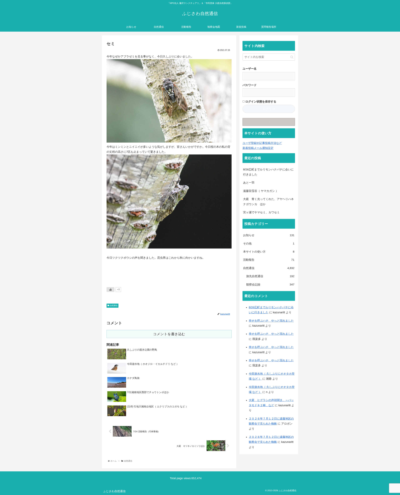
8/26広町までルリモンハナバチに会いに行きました (268, 172)
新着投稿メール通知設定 (257, 148)
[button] (292, 57)
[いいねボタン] (110, 289)
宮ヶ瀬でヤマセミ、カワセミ (261, 212)
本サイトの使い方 (268, 251)
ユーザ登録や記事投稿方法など (262, 143)
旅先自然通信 (270, 276)
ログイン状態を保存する (260, 101)
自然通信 (114, 305)
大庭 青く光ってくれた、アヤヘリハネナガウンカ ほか (268, 201)
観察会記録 (270, 284)
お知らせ (268, 235)
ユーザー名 (249, 68)
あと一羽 (248, 182)
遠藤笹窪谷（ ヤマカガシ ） (260, 190)
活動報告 (268, 259)
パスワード (249, 85)
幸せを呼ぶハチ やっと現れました (271, 320)
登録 (269, 122)
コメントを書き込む (169, 334)
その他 (268, 243)
